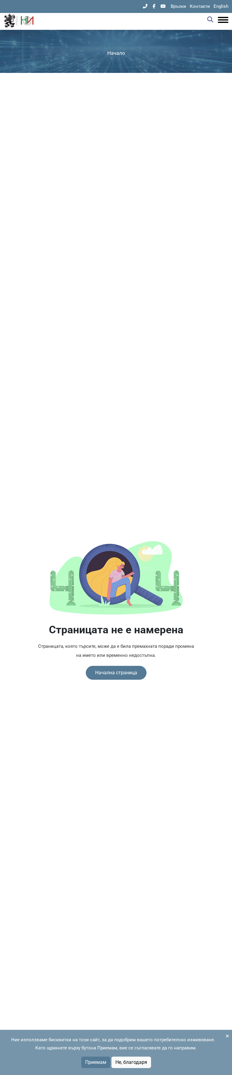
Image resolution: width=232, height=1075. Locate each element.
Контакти (200, 6)
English (221, 6)
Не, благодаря (131, 1062)
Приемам (95, 1062)
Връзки (178, 6)
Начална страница (116, 672)
